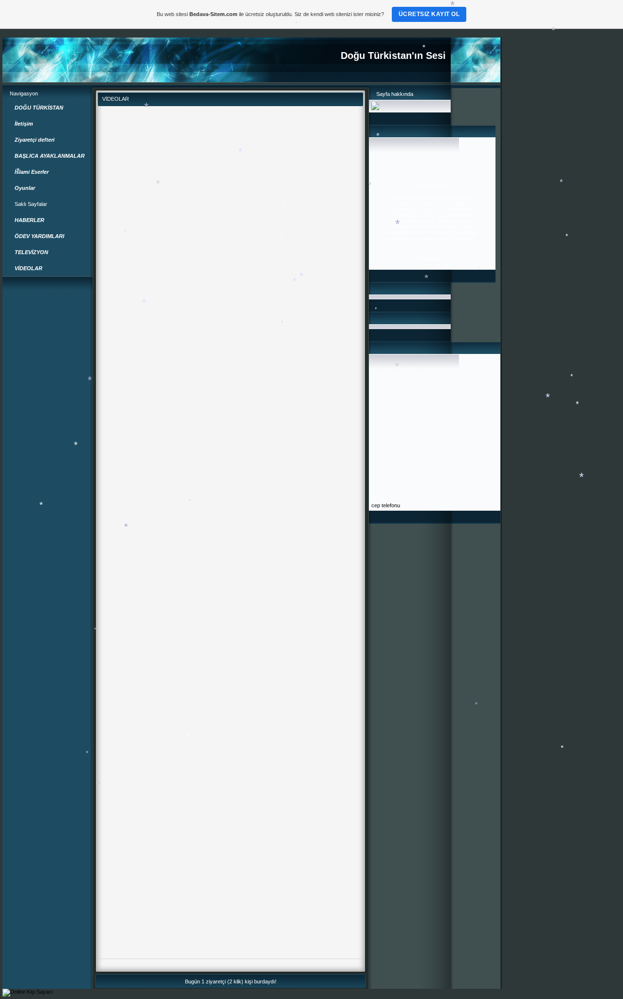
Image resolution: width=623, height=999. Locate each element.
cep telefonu (385, 505)
